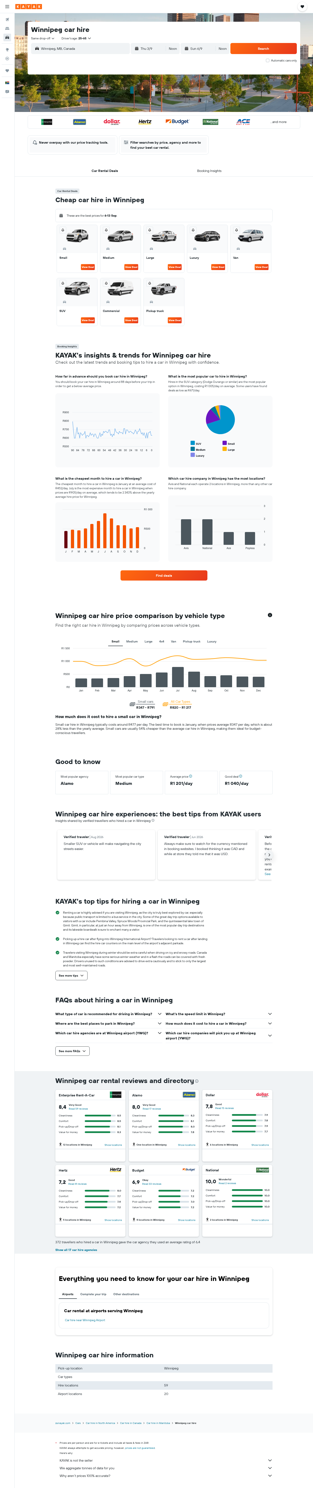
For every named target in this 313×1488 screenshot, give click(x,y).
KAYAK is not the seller (76, 1460)
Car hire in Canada (130, 1423)
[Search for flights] (7, 19)
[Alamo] (189, 1095)
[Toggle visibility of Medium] (198, 449)
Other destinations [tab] (126, 1294)
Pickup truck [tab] (191, 641)
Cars (78, 1423)
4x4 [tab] (161, 641)
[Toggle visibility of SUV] (196, 443)
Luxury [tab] (211, 641)
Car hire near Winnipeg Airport (85, 1320)
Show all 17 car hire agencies (76, 1250)
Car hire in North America (100, 1423)
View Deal (88, 267)
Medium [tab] (132, 641)
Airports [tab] (67, 1294)
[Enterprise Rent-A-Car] (115, 1095)
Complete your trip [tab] (93, 1294)
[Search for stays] (7, 28)
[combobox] (43, 38)
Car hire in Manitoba (158, 1423)
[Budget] (189, 1170)
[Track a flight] (7, 58)
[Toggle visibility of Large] (229, 449)
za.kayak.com (62, 1423)
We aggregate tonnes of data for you (87, 1468)
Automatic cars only (284, 60)
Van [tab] (173, 641)
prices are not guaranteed (140, 1447)
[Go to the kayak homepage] (28, 6)
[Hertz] (115, 1170)
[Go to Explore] (7, 49)
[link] (164, 575)
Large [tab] (148, 641)
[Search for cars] (7, 37)
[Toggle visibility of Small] (229, 443)
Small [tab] (115, 641)
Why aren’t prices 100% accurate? (85, 1476)
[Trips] (7, 70)
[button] (7, 6)
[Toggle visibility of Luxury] (197, 455)
